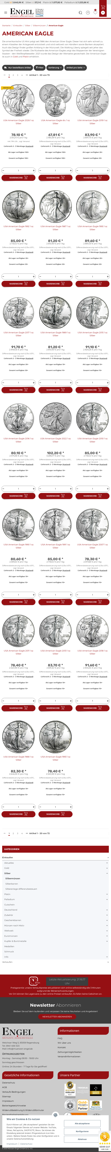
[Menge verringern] (3, 174)
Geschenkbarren (12, 924)
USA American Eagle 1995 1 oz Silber (92, 231)
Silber (7, 877)
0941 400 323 (12, 1049)
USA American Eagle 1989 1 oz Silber (55, 337)
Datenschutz (26, 1144)
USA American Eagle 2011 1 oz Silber (18, 656)
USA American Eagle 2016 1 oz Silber (19, 444)
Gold (15, 60)
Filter (40, 71)
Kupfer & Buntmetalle (15, 944)
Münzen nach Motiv (14, 929)
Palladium (9, 903)
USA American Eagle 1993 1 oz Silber (55, 762)
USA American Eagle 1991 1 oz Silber (55, 550)
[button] (80, 16)
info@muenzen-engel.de (20, 1052)
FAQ (60, 1042)
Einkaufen (7, 861)
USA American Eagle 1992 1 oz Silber (18, 231)
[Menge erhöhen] (34, 174)
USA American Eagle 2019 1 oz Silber (92, 125)
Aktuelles (9, 866)
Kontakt (62, 1051)
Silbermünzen (12, 882)
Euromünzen (11, 939)
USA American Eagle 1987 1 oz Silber (55, 231)
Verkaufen (7, 965)
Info (6, 960)
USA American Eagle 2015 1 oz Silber (92, 337)
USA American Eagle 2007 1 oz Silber (92, 550)
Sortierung (53, 71)
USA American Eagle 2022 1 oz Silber (55, 444)
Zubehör (8, 918)
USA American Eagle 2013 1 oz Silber (55, 656)
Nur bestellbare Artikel (19, 71)
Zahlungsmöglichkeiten (70, 1055)
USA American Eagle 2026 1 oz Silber (18, 125)
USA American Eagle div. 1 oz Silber (55, 125)
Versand (26, 145)
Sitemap (6, 1100)
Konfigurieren (82, 1131)
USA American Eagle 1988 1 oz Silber (18, 762)
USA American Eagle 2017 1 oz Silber (19, 337)
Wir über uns (64, 1046)
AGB (4, 1091)
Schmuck (9, 955)
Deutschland (10, 913)
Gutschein (9, 908)
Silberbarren (11, 887)
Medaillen (9, 950)
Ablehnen (82, 1139)
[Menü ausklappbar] (5, 16)
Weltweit (8, 934)
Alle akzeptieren (82, 1123)
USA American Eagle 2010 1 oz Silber (92, 444)
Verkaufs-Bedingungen (14, 1095)
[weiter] (26, 78)
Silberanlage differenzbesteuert (21, 892)
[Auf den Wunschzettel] (30, 92)
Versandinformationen (69, 1060)
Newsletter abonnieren (57, 1020)
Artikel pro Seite (74, 71)
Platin (26, 60)
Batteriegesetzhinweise (14, 1109)
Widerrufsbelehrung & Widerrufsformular (23, 1113)
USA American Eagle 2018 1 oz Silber (92, 656)
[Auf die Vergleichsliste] (23, 92)
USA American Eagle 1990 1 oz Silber (19, 550)
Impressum (12, 1144)
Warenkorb (16, 181)
